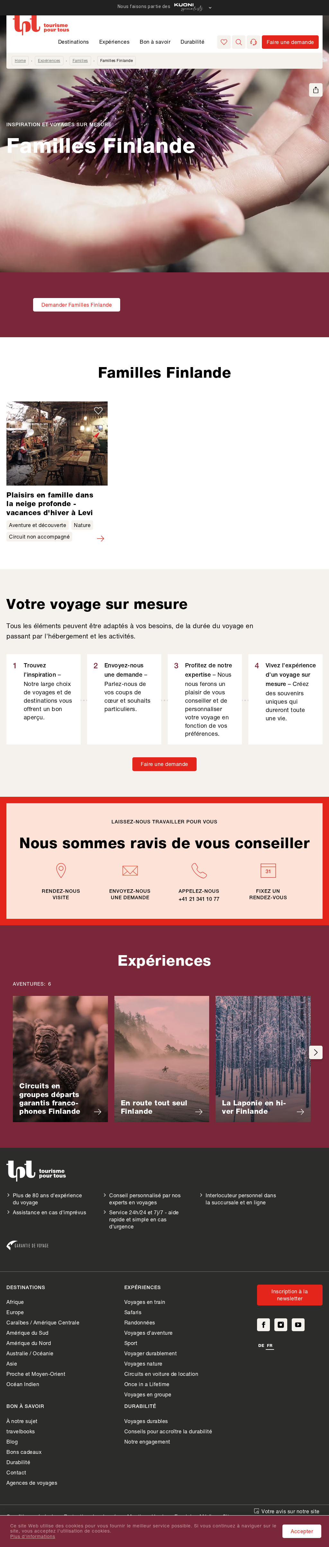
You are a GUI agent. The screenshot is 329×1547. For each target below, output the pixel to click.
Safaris (133, 1312)
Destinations (73, 42)
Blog (12, 1441)
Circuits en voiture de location (161, 1374)
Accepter (302, 1531)
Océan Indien (22, 1384)
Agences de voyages (31, 1483)
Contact (16, 1472)
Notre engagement (147, 1441)
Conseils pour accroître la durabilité (168, 1431)
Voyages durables (146, 1421)
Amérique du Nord (28, 1343)
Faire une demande (164, 764)
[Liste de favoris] (224, 42)
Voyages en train (144, 1302)
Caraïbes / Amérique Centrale (42, 1322)
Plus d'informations (32, 1536)
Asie (11, 1363)
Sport (131, 1343)
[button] (238, 42)
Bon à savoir (155, 42)
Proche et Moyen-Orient (35, 1374)
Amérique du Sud (27, 1333)
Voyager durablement (150, 1353)
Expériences (114, 42)
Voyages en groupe (148, 1394)
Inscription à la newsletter (289, 1294)
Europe (15, 1312)
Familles (80, 60)
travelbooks (20, 1431)
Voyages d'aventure (148, 1333)
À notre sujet (22, 1421)
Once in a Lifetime (147, 1384)
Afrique (15, 1302)
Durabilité (192, 42)
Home (20, 60)
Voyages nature (143, 1363)
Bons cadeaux (23, 1452)
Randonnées (139, 1322)
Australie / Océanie (30, 1353)
